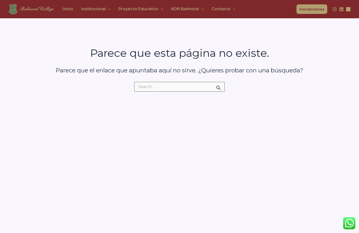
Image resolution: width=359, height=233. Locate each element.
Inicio (68, 9)
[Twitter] (348, 9)
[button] (108, 9)
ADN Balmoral (185, 9)
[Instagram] (334, 9)
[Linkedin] (341, 9)
